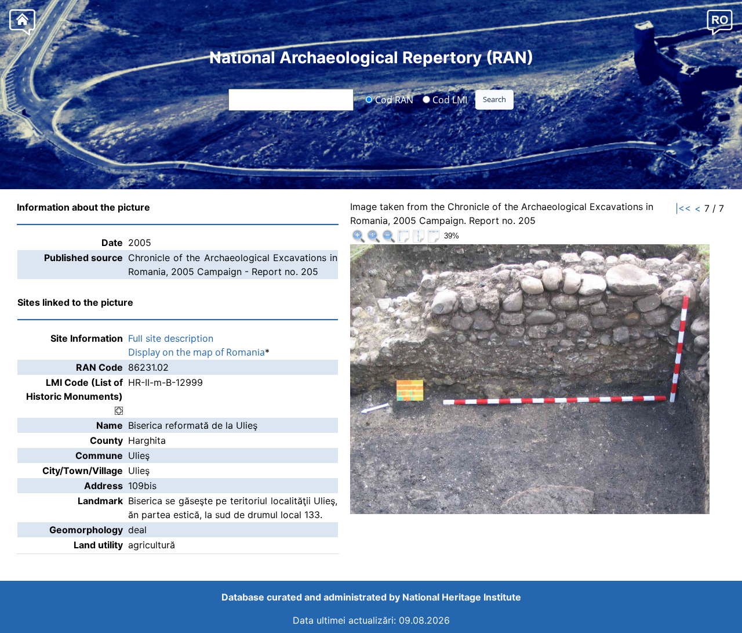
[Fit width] (434, 236)
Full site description (170, 338)
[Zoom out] (388, 236)
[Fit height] (418, 236)
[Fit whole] (403, 236)
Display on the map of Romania (196, 352)
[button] (720, 22)
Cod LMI (448, 99)
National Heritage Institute (461, 597)
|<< (683, 208)
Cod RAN (393, 99)
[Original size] (373, 236)
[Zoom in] (358, 236)
